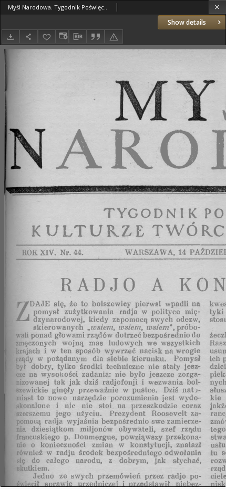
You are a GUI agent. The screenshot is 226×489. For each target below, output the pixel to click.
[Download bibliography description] (78, 36)
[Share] (28, 36)
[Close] (217, 7)
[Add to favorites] (47, 36)
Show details (187, 22)
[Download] (10, 36)
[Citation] (96, 36)
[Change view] (62, 36)
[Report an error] (113, 36)
